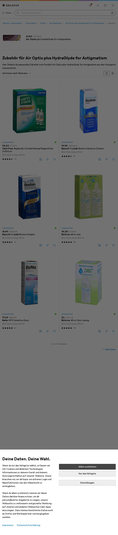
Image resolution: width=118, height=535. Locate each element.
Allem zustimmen (87, 466)
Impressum (7, 525)
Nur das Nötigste (87, 473)
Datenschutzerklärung (28, 525)
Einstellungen (87, 482)
